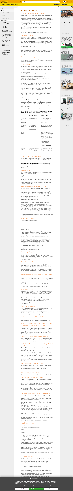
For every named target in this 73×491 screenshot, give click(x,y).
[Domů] (1, 3)
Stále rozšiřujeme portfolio (66, 22)
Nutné (18, 485)
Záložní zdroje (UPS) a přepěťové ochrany (6, 51)
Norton (62, 105)
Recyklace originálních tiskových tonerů (65, 75)
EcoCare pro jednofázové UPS (66, 48)
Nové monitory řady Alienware (64, 29)
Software (16, 4)
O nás (12, 4)
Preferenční (28, 485)
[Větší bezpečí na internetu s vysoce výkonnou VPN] (67, 102)
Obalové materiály (5, 54)
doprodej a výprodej (5, 12)
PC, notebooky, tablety (6, 37)
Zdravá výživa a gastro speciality (6, 53)
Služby (3, 42)
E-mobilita (4, 22)
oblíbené (3, 15)
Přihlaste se (68, 1)
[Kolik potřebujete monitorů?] (67, 59)
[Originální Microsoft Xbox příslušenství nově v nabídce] (67, 14)
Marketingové (45, 485)
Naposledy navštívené (5, 18)
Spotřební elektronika (5, 45)
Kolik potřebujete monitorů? (66, 60)
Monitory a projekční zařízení (7, 34)
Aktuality (3, 4)
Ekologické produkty (5, 23)
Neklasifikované (54, 485)
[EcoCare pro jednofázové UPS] (67, 47)
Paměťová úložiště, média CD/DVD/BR (6, 36)
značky (3, 8)
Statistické (36, 485)
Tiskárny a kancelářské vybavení (6, 47)
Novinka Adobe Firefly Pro (66, 34)
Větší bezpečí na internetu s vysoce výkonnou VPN (66, 104)
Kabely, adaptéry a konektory (7, 31)
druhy (3, 10)
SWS (61, 18)
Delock (62, 23)
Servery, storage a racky (6, 40)
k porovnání (4, 16)
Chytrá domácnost (5, 30)
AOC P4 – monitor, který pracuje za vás (65, 120)
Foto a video (4, 26)
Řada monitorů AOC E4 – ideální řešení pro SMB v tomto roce (65, 90)
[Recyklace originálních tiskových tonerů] (67, 73)
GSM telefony (4, 27)
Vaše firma (8, 4)
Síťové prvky (4, 41)
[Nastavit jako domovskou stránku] (59, 7)
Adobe (62, 36)
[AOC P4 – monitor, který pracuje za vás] (67, 118)
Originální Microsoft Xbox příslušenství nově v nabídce (66, 17)
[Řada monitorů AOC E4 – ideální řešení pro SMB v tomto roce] (67, 88)
